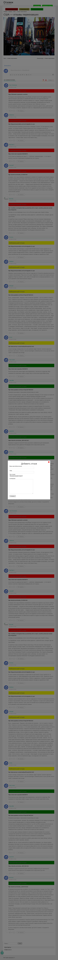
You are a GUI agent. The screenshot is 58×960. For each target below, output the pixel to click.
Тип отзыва (12, 474)
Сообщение (12, 478)
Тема (11, 470)
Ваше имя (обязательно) (16, 466)
